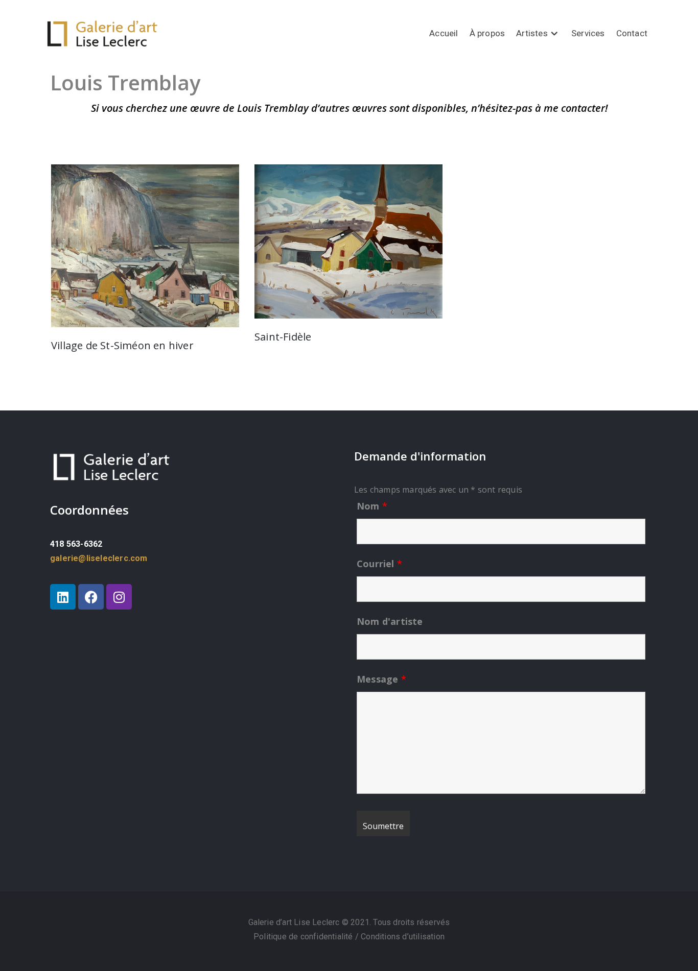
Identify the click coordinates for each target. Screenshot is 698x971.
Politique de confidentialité (304, 936)
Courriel (379, 564)
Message (381, 679)
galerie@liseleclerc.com (99, 558)
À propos (487, 33)
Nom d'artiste (390, 621)
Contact (631, 33)
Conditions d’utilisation (403, 936)
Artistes (532, 33)
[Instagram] (119, 597)
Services (588, 33)
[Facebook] (91, 597)
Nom (372, 506)
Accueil (443, 33)
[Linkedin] (63, 597)
